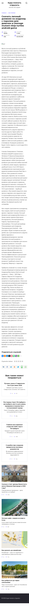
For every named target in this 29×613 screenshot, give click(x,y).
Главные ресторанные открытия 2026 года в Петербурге (14, 426)
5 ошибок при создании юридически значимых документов (14, 447)
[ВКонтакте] (3, 356)
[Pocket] (12, 356)
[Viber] (16, 356)
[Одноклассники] (5, 356)
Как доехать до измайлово (11, 550)
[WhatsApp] (18, 356)
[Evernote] (14, 356)
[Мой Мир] (7, 356)
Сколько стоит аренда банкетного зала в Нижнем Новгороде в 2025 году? (14, 486)
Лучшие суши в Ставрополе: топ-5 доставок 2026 (14, 384)
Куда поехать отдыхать (14, 4)
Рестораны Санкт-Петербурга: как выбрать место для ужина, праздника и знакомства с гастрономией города (14, 405)
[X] (9, 356)
